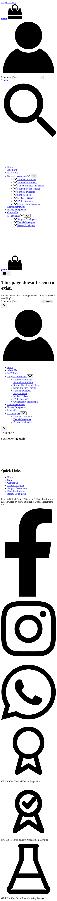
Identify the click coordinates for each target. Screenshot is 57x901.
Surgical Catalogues (26, 219)
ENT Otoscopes (25, 201)
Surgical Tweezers (26, 191)
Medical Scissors (25, 198)
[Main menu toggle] (6, 273)
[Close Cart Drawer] (4, 428)
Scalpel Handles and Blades (30, 185)
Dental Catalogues (26, 222)
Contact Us (12, 212)
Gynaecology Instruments (29, 204)
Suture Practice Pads (27, 182)
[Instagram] (28, 659)
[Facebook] (28, 596)
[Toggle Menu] (34, 176)
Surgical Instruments (17, 176)
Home (10, 167)
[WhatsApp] (28, 723)
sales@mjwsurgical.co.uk (18, 457)
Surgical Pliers (24, 195)
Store (9, 480)
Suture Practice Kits (26, 179)
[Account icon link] (28, 74)
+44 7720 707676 (13, 463)
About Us (12, 170)
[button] (29, 176)
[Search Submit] (42, 77)
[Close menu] (4, 305)
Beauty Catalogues (26, 225)
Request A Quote (15, 485)
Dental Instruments (16, 206)
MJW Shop (12, 172)
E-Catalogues (13, 216)
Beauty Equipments (16, 209)
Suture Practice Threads (28, 188)
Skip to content (8, 2)
